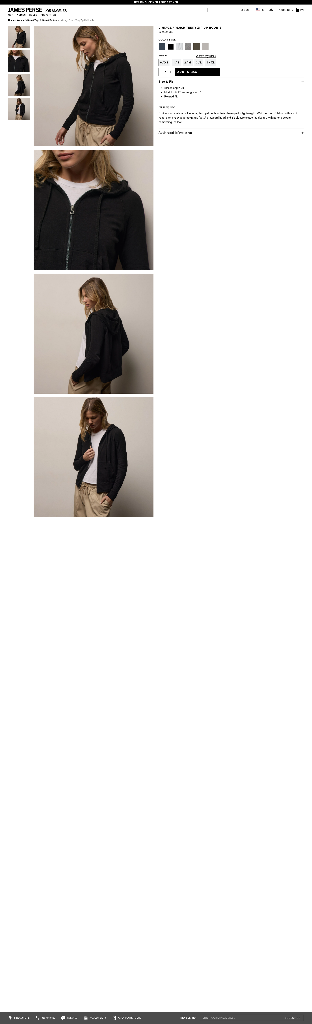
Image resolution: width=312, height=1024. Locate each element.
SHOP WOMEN (169, 2)
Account (284, 10)
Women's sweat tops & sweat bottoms (37, 20)
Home (11, 20)
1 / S (176, 62)
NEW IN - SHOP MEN (146, 2)
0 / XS (164, 62)
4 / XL (210, 62)
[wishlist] (271, 10)
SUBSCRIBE (292, 1017)
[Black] (170, 46)
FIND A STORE (21, 1017)
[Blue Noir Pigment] (162, 46)
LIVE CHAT (72, 1017)
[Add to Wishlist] (146, 31)
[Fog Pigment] (205, 46)
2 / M (187, 62)
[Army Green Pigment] (196, 46)
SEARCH (245, 10)
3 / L (199, 62)
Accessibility (97, 1017)
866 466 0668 (48, 1017)
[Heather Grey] (188, 46)
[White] (179, 46)
